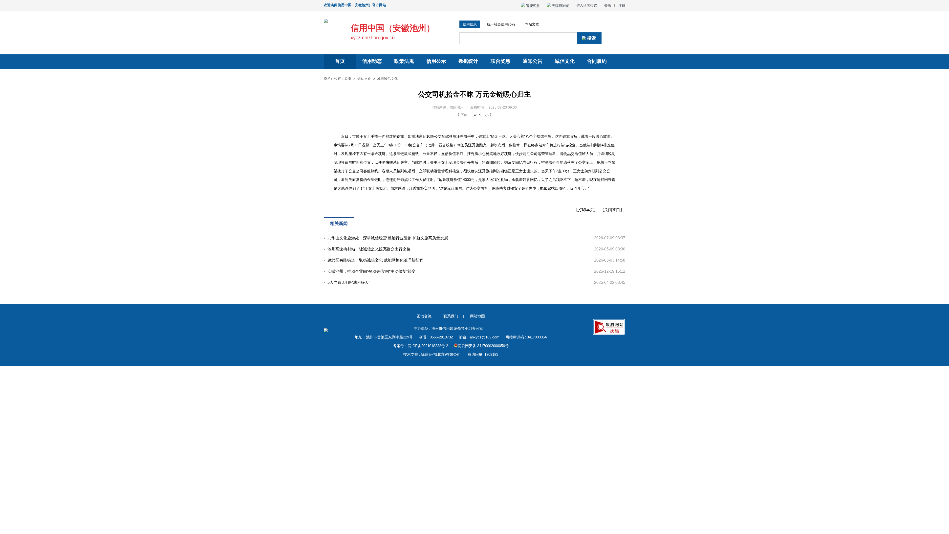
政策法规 (404, 61)
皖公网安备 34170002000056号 (483, 346)
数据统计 (468, 61)
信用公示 (436, 61)
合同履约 (597, 61)
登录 (607, 5)
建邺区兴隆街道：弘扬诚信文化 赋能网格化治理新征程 (375, 260)
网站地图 (477, 316)
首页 (340, 61)
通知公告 (532, 61)
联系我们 (450, 316)
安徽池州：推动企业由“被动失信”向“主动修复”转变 (371, 271)
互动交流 (424, 316)
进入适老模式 (586, 5)
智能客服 (532, 6)
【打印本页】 (586, 210)
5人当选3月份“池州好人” (348, 282)
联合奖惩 (500, 61)
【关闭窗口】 (612, 210)
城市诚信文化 (387, 79)
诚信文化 (565, 61)
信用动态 (372, 61)
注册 (621, 5)
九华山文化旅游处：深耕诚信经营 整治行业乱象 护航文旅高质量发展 (387, 238)
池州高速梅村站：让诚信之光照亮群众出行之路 (368, 249)
